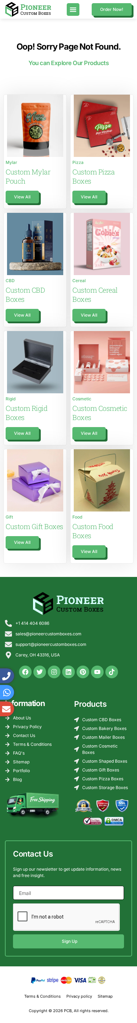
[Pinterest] (83, 672)
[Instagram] (54, 672)
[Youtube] (97, 672)
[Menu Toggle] (73, 9)
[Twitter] (39, 672)
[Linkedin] (68, 672)
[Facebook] (25, 672)
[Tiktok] (111, 672)
